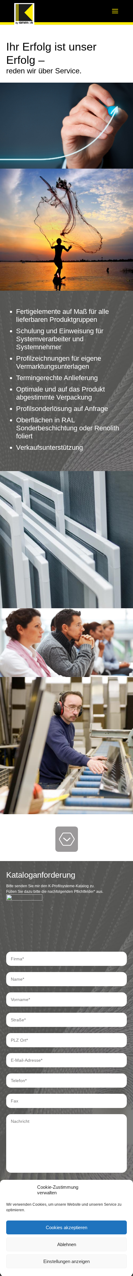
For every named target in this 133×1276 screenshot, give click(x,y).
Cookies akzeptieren (66, 1227)
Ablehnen (66, 1244)
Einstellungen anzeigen (66, 1261)
